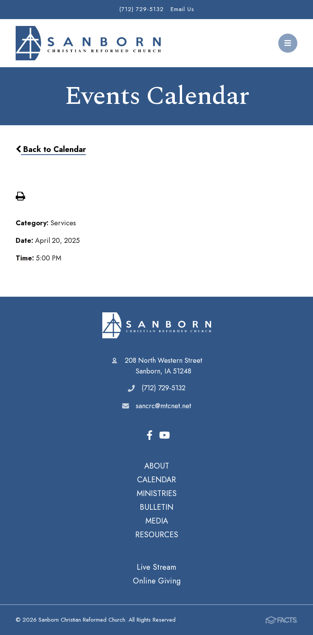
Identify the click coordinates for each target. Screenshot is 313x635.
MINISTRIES (157, 493)
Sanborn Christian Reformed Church (156, 325)
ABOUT (156, 466)
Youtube (164, 435)
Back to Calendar (53, 149)
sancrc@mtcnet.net (163, 406)
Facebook (150, 435)
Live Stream (156, 567)
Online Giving (157, 581)
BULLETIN (156, 507)
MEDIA (156, 521)
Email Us (182, 9)
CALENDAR (156, 479)
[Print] (20, 197)
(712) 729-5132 (141, 9)
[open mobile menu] (287, 43)
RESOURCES (156, 534)
